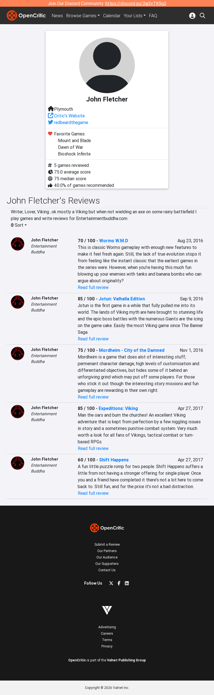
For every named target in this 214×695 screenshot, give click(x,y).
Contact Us (107, 570)
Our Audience (107, 557)
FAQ (153, 15)
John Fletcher (44, 240)
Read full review (93, 287)
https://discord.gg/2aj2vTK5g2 (135, 3)
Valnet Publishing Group (126, 660)
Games (81, 15)
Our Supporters (107, 564)
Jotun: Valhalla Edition (122, 298)
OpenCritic (77, 660)
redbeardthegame (71, 122)
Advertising (107, 627)
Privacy (107, 646)
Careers (107, 633)
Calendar (111, 15)
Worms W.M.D (113, 240)
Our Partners (107, 551)
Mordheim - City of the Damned (131, 350)
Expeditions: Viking (118, 408)
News (57, 15)
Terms (107, 640)
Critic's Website (69, 115)
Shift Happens (114, 459)
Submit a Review (107, 544)
